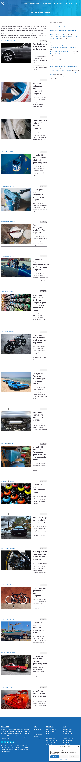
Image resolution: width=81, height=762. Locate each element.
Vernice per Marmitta (67, 733)
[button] (78, 746)
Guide (77, 3)
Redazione (12, 40)
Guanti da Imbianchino (51, 729)
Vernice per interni (58, 3)
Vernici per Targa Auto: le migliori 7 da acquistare (40, 520)
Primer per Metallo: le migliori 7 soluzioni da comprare (38, 88)
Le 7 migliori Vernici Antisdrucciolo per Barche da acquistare (39, 195)
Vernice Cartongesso (67, 731)
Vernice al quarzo (67, 744)
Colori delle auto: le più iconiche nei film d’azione (40, 46)
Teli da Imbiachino (50, 736)
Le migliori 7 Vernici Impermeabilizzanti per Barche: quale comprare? (41, 264)
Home (25, 3)
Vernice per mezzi (69, 3)
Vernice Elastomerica (67, 729)
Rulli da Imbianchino (51, 738)
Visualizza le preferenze (74, 756)
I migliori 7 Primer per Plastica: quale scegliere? (60, 51)
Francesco (11, 79)
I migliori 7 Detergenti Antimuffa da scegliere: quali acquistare (63, 76)
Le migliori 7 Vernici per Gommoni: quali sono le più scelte (39, 378)
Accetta (54, 756)
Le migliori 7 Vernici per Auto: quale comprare (39, 693)
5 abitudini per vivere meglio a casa (57, 34)
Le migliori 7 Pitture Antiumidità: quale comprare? (61, 70)
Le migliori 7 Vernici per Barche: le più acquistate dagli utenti (39, 628)
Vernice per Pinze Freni (68, 736)
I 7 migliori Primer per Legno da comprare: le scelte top (62, 53)
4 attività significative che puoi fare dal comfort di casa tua (63, 30)
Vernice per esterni (46, 3)
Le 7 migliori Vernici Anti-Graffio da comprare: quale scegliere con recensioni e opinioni (39, 302)
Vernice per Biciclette (67, 740)
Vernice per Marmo (67, 742)
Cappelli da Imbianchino (51, 740)
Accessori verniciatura (34, 3)
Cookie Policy (62, 759)
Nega (64, 756)
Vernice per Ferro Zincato (68, 738)
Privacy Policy (67, 759)
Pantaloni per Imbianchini (52, 735)
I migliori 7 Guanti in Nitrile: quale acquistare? (60, 45)
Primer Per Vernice (67, 735)
